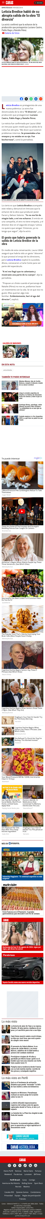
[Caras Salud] (22, 1139)
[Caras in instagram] (9, 1165)
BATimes (37, 1174)
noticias (22, 849)
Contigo (32, 1180)
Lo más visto (9, 1021)
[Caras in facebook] (14, 1165)
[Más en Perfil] (14, 843)
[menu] (3, 3)
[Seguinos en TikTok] (25, 1165)
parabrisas (22, 955)
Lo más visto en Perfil (15, 1078)
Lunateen (28, 1174)
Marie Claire (28, 1171)
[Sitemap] (35, 1165)
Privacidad (8, 1195)
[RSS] (30, 1165)
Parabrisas (18, 1174)
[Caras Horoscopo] (22, 1149)
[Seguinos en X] (19, 1165)
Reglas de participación (31, 1195)
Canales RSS (9, 1192)
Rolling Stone (27, 1183)
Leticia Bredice (14, 259)
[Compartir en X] (26, 98)
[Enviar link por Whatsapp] (31, 98)
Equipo (17, 1195)
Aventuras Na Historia (11, 1183)
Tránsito (22, 1199)
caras (22, 920)
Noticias (18, 1171)
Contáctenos (36, 1192)
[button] (22, 52)
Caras (24, 1180)
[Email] (40, 98)
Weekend (8, 1174)
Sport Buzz (38, 1183)
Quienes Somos (22, 1192)
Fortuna (38, 1171)
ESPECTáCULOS (7, 8)
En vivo (39, 3)
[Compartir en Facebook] (21, 98)
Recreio (18, 1186)
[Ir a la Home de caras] (9, 3)
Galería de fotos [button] (12, 33)
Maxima (26, 1186)
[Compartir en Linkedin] (35, 98)
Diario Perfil (8, 1171)
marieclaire (22, 885)
